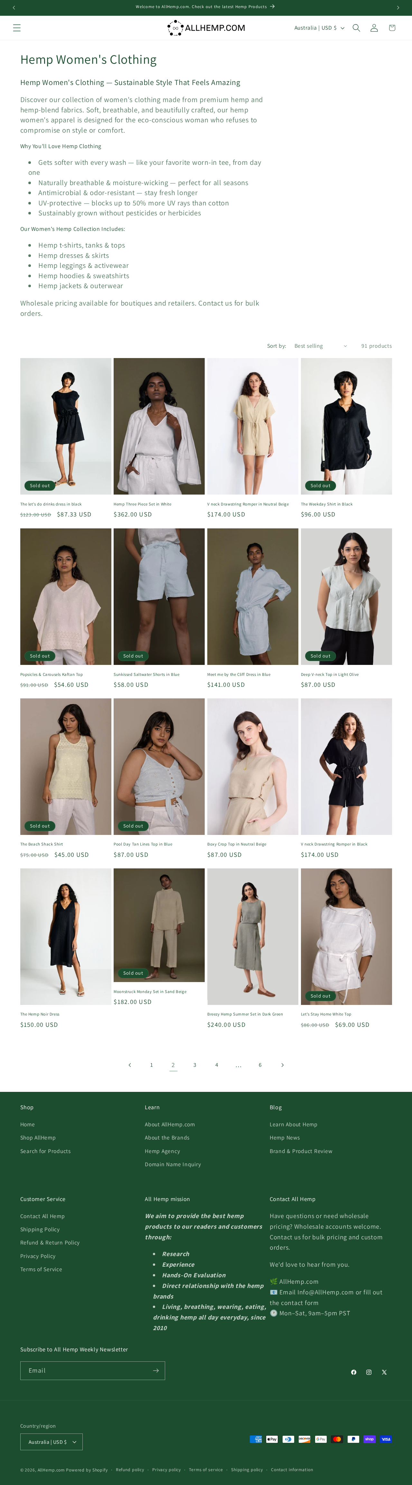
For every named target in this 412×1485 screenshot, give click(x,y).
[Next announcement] (398, 7)
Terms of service (206, 1469)
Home (27, 1124)
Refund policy (130, 1469)
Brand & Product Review (301, 1151)
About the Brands (167, 1137)
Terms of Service (41, 1269)
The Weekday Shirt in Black (327, 504)
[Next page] (282, 1065)
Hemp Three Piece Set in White (142, 504)
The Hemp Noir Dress (40, 1014)
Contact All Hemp (42, 1216)
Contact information (292, 1469)
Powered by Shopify (87, 1470)
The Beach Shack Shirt (41, 844)
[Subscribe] (156, 1370)
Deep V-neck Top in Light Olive (330, 674)
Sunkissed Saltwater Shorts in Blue (146, 674)
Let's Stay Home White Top (326, 1014)
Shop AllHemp (38, 1137)
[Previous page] (130, 1065)
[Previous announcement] (14, 7)
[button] (17, 28)
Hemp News (285, 1137)
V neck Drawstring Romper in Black (334, 844)
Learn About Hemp (294, 1124)
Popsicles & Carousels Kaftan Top (51, 674)
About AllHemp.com (170, 1124)
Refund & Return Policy (50, 1242)
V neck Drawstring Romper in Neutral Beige (248, 504)
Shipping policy (247, 1469)
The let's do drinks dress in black (51, 504)
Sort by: (276, 345)
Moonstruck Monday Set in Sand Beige (150, 991)
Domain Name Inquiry (173, 1164)
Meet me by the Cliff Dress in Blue (238, 674)
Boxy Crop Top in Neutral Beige (237, 844)
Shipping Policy (40, 1229)
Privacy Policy (38, 1256)
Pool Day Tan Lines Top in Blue (143, 844)
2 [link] (173, 1065)
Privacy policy (166, 1469)
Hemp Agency (162, 1151)
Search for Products (45, 1151)
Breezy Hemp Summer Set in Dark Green (245, 1014)
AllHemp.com (51, 1470)
